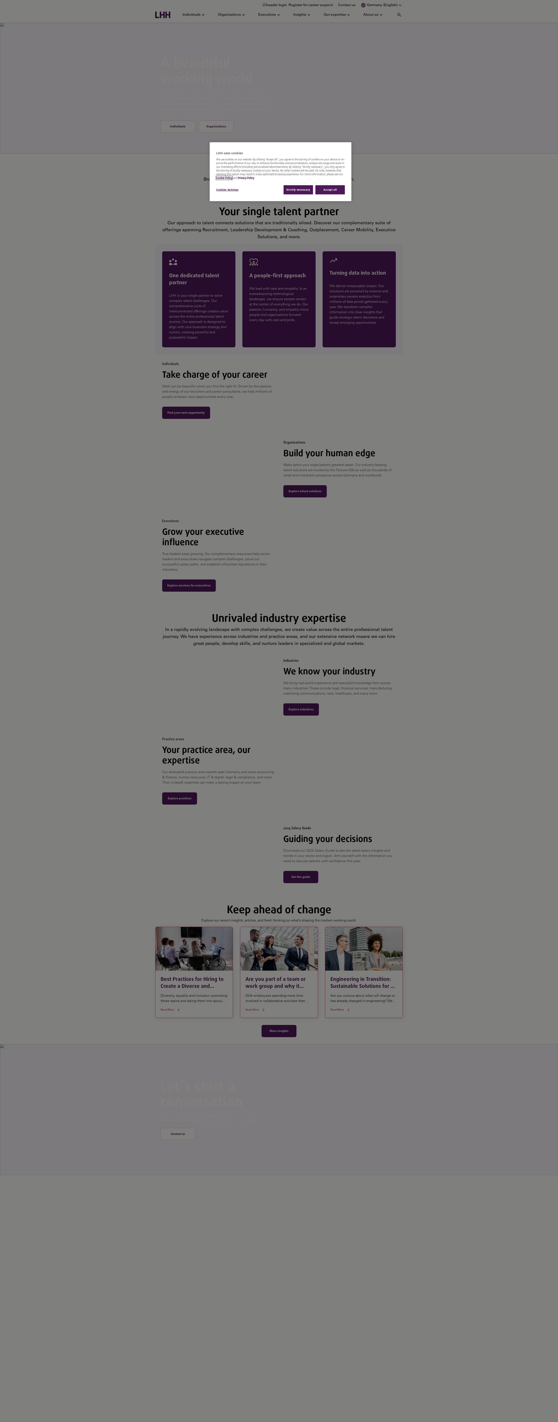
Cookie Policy (224, 178)
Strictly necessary (298, 189)
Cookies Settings (227, 189)
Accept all (330, 189)
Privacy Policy (246, 178)
